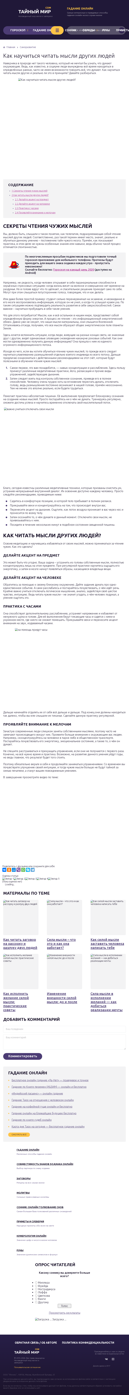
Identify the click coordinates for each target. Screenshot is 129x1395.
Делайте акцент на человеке (32, 204)
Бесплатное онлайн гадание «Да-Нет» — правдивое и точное (50, 1080)
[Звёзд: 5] (53, 878)
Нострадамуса (46, 1289)
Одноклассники (113, 1359)
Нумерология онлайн (31, 1236)
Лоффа (42, 1292)
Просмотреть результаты (64, 1312)
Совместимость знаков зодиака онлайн (45, 1164)
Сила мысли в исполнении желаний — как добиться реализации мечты (107, 1002)
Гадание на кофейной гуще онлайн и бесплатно (42, 1106)
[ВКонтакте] (4, 870)
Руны (106, 30)
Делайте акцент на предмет (32, 199)
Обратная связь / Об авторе (36, 1342)
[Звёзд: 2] (19, 878)
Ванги (42, 1298)
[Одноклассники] (9, 870)
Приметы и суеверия (30, 1221)
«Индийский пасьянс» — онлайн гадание (37, 1093)
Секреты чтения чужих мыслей (29, 190)
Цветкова (44, 1295)
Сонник (70, 30)
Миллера (44, 1282)
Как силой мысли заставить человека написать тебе (107, 944)
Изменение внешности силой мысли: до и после (62, 998)
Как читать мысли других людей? (30, 195)
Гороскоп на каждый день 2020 (73, 269)
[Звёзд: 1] (8, 878)
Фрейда (43, 1285)
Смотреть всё (19, 1134)
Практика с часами (27, 208)
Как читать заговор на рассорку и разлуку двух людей (20, 944)
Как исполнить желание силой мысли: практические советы (16, 1002)
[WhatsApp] (23, 870)
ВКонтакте (106, 1359)
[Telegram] (33, 870)
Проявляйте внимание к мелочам (35, 212)
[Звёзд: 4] (42, 878)
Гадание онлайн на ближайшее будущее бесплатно (44, 1113)
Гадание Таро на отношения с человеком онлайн (43, 1100)
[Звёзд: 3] (31, 878)
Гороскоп (17, 30)
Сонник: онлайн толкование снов (40, 1207)
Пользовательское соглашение (27, 1367)
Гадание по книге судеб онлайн (32, 1119)
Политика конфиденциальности (88, 1342)
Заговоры (24, 1178)
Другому (43, 1302)
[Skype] (28, 870)
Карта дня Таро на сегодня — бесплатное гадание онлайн (48, 1126)
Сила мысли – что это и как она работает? (61, 944)
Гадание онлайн (80, 8)
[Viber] (18, 870)
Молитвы (23, 1192)
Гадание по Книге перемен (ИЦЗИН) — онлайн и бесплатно (49, 1086)
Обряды (88, 30)
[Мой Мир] (14, 870)
